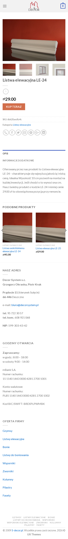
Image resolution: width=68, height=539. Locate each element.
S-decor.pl (17, 530)
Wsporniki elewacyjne (20, 522)
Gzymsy (7, 430)
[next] (60, 40)
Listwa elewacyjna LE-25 (48, 248)
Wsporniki (9, 463)
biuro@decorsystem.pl (25, 305)
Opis (5, 153)
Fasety (7, 495)
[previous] (8, 40)
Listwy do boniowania (16, 455)
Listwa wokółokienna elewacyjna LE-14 (13, 250)
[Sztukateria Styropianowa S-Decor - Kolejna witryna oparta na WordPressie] (34, 6)
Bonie (6, 447)
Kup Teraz (14, 106)
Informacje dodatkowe (18, 160)
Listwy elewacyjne (22, 124)
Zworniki (8, 471)
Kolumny (8, 479)
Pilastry (7, 487)
